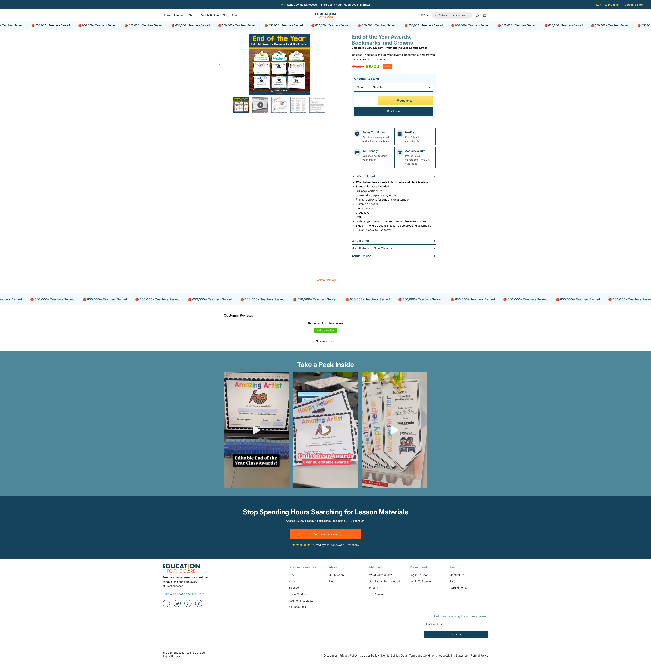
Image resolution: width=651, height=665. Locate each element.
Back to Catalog (325, 280)
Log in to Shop (634, 4)
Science (294, 588)
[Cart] (484, 15)
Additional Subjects (301, 600)
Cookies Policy (369, 655)
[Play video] (256, 430)
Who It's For (360, 240)
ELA (291, 575)
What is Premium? (380, 575)
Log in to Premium (607, 4)
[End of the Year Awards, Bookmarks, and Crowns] (241, 105)
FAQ (452, 581)
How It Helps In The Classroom (374, 248)
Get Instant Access (325, 534)
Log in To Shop (419, 575)
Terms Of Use (361, 256)
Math (292, 581)
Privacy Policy (349, 655)
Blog (332, 581)
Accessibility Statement (453, 655)
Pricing (373, 588)
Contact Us (457, 575)
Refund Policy (458, 588)
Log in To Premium (421, 581)
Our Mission (336, 575)
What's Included (363, 176)
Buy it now (393, 111)
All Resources (297, 607)
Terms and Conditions (423, 655)
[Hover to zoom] (279, 64)
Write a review (325, 330)
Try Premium (377, 594)
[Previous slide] (218, 62)
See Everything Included (384, 581)
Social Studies (298, 594)
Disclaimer (330, 655)
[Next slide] (340, 62)
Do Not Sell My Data (394, 655)
